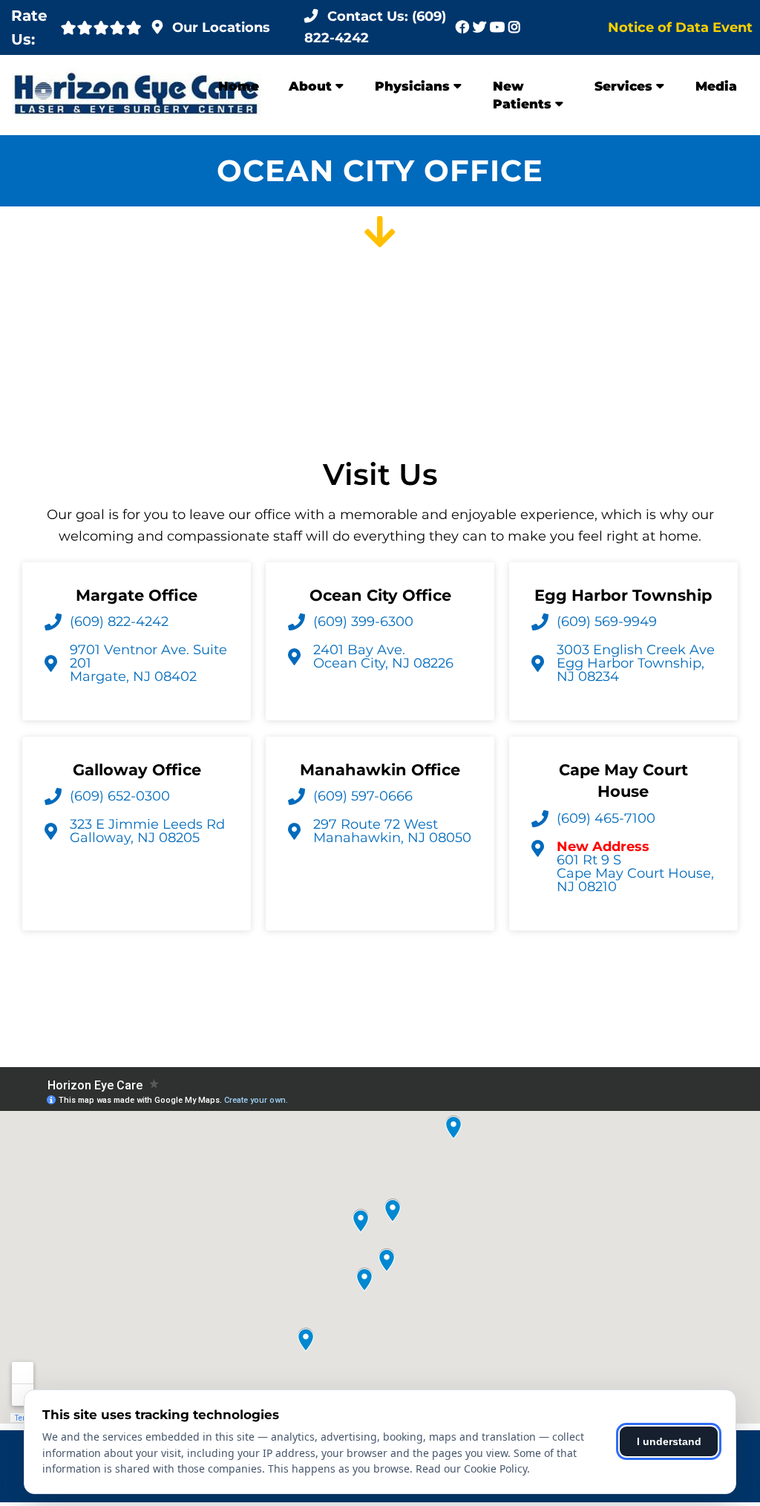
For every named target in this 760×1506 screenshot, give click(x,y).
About (310, 86)
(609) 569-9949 (607, 621)
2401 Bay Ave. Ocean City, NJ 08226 (383, 656)
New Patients (522, 95)
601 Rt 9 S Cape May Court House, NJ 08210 (635, 866)
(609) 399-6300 (363, 621)
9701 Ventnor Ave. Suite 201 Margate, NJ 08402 (148, 663)
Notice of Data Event (680, 27)
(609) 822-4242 (119, 621)
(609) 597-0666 (363, 796)
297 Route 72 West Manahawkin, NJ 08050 (392, 831)
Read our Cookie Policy (471, 1468)
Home (238, 86)
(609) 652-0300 (120, 796)
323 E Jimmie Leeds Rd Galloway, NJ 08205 (147, 831)
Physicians (412, 86)
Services (623, 86)
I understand (669, 1441)
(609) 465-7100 (606, 818)
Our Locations (221, 27)
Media (716, 86)
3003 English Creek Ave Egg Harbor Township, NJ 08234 (636, 663)
